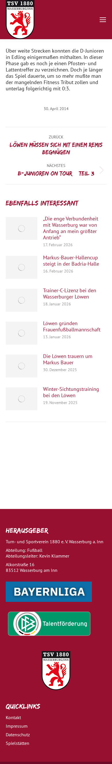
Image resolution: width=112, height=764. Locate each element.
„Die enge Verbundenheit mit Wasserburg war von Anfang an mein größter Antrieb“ (70, 228)
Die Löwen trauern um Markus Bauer (67, 359)
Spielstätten (17, 743)
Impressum (17, 726)
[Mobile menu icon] (102, 19)
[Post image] (21, 228)
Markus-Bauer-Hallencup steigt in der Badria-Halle (71, 260)
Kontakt (13, 717)
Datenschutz (18, 734)
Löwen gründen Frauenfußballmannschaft (72, 326)
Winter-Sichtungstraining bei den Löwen (71, 392)
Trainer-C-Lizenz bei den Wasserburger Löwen (69, 293)
